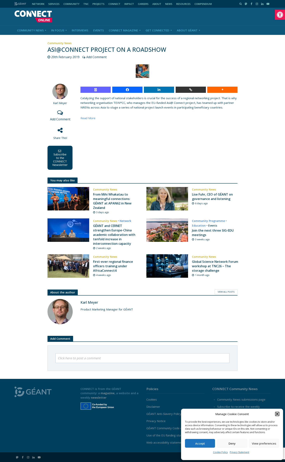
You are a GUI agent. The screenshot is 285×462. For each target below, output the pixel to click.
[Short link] (191, 90)
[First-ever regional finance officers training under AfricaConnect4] (68, 266)
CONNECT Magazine (123, 30)
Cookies (151, 399)
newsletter (98, 397)
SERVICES (54, 4)
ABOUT (156, 4)
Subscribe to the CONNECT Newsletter (60, 159)
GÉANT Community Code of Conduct (170, 428)
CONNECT (114, 4)
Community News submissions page (241, 399)
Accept (200, 443)
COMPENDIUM (203, 4)
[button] (280, 15)
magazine (108, 393)
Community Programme (208, 221)
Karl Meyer (60, 103)
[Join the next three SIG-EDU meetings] (167, 230)
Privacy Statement (239, 452)
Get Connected (157, 30)
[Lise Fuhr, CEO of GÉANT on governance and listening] (167, 198)
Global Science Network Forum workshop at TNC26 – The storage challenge (215, 266)
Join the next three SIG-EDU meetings (213, 232)
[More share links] (222, 90)
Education (199, 225)
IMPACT (129, 4)
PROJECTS (98, 4)
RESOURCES (183, 4)
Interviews (80, 30)
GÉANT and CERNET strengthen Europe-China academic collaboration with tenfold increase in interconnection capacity (114, 235)
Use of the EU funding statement (168, 435)
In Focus (57, 30)
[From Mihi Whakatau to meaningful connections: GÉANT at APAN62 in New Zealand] (68, 198)
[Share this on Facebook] (127, 90)
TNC (86, 4)
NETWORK (38, 4)
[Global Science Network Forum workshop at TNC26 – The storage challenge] (167, 266)
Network (125, 221)
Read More (87, 118)
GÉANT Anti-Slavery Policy (163, 414)
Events (98, 30)
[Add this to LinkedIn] (159, 90)
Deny (232, 443)
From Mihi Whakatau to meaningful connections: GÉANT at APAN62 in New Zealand (112, 201)
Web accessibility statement (165, 442)
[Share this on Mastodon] (95, 90)
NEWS (168, 4)
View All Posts (226, 291)
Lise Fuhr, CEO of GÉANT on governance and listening (212, 196)
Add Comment (96, 57)
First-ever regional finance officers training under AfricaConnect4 (113, 266)
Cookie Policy (220, 452)
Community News (30, 30)
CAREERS (143, 4)
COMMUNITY (71, 4)
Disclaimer (153, 407)
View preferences (264, 443)
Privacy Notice (156, 421)
